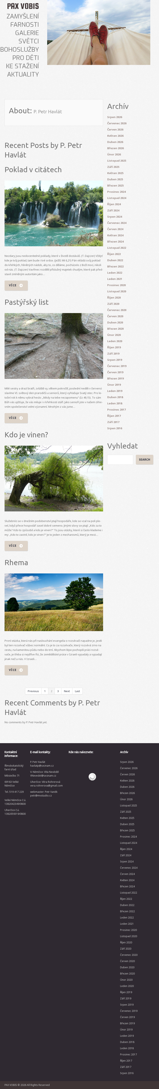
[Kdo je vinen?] (54, 478)
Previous (33, 691)
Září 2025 (113, 167)
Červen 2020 (115, 316)
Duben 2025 (115, 179)
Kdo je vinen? (26, 434)
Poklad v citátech (33, 169)
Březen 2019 (115, 378)
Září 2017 (113, 422)
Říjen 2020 (114, 297)
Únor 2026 (114, 154)
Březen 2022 (115, 266)
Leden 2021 (114, 279)
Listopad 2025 (116, 160)
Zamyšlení (23, 16)
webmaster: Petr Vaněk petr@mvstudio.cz (43, 793)
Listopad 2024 (116, 198)
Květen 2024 (115, 235)
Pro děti (25, 58)
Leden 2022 (114, 272)
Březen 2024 (115, 241)
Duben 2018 (115, 397)
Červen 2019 (115, 372)
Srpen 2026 (114, 117)
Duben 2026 (115, 142)
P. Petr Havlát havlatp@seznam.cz (42, 763)
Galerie (27, 33)
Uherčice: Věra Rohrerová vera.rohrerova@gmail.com (46, 783)
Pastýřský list (27, 302)
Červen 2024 (115, 229)
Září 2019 (113, 353)
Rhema (16, 562)
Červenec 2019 (116, 366)
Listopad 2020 (116, 291)
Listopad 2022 (116, 248)
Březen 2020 (115, 328)
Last (77, 691)
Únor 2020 (114, 335)
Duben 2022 (115, 260)
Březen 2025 (115, 185)
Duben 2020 (115, 322)
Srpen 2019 (114, 360)
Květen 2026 (115, 136)
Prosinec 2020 (116, 285)
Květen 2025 (115, 173)
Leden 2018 (114, 403)
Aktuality (23, 74)
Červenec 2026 (116, 123)
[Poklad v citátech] (54, 213)
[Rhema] (54, 602)
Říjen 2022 (114, 254)
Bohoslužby (19, 49)
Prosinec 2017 (116, 409)
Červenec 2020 (116, 310)
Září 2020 (113, 304)
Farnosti (24, 25)
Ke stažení (22, 66)
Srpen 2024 (114, 216)
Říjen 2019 (114, 347)
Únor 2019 (114, 385)
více (13, 285)
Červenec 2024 (116, 223)
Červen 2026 (115, 129)
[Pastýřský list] (54, 346)
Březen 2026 (115, 148)
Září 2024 (113, 210)
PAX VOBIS (23, 6)
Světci (28, 41)
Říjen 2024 (114, 204)
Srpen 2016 (114, 428)
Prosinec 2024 (116, 192)
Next (67, 691)
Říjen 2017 (114, 416)
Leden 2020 (114, 341)
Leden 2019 (114, 391)
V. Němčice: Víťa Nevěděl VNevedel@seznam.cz (44, 773)
